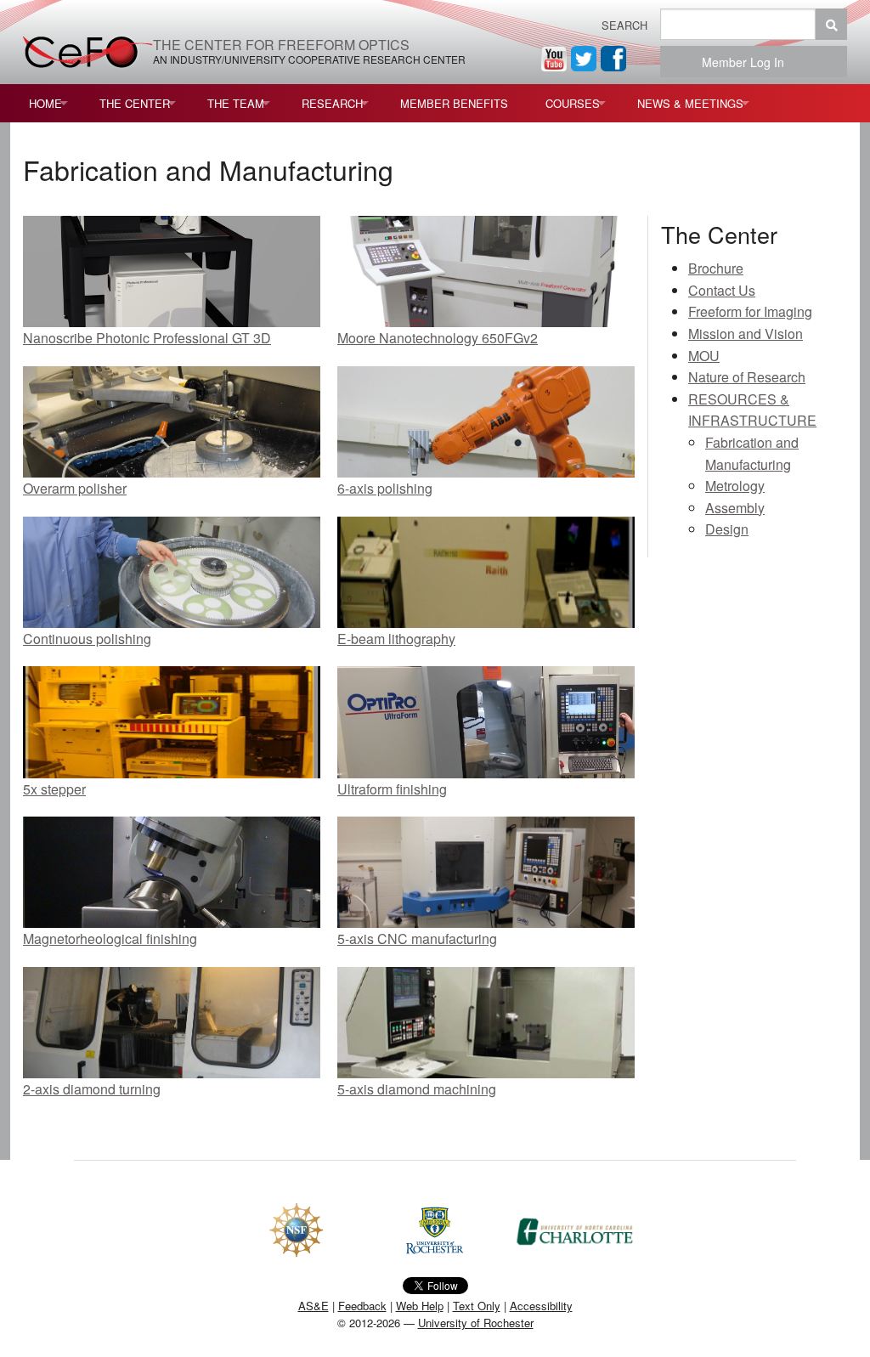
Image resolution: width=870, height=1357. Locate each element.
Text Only (476, 1306)
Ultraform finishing (392, 789)
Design (727, 529)
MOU (704, 355)
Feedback (362, 1306)
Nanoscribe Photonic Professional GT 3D (147, 338)
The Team (235, 103)
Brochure (715, 268)
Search (624, 25)
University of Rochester (476, 1323)
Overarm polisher (75, 488)
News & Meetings (690, 103)
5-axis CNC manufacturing (417, 938)
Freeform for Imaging (750, 311)
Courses (572, 103)
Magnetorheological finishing (110, 938)
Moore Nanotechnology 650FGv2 (437, 338)
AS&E (313, 1306)
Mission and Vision (745, 333)
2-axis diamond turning (92, 1089)
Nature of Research (746, 377)
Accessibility (541, 1306)
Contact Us (721, 290)
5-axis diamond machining (416, 1089)
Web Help (419, 1306)
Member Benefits (454, 103)
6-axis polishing (384, 488)
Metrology (735, 485)
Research (332, 103)
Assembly (735, 507)
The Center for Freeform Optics (281, 44)
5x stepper (54, 789)
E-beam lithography (396, 638)
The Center (134, 103)
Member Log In (748, 62)
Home (45, 103)
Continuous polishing (87, 638)
